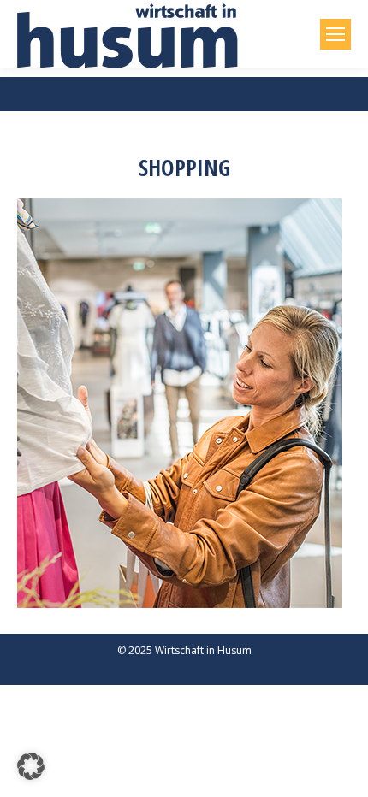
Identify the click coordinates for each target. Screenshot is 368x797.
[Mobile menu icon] (335, 34)
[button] (31, 766)
